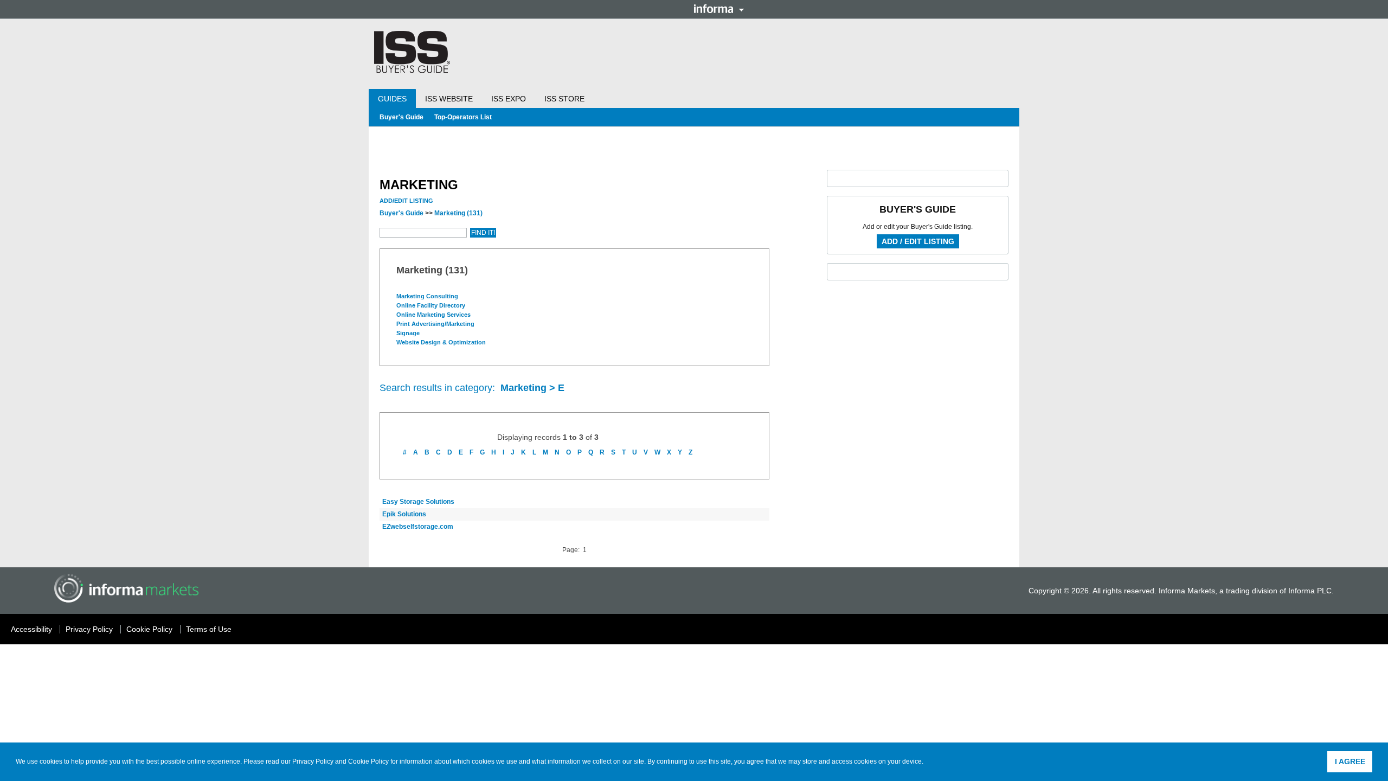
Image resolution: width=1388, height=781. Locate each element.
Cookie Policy (368, 761)
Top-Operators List (463, 117)
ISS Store (564, 98)
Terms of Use (209, 629)
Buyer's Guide (401, 117)
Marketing (458, 213)
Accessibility (31, 629)
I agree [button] (1350, 761)
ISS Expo (508, 98)
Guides (392, 98)
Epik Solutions (404, 514)
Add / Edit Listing (918, 241)
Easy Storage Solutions (418, 501)
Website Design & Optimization (441, 342)
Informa (719, 8)
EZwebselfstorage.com (417, 526)
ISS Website (449, 98)
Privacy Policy (312, 761)
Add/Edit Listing (406, 200)
